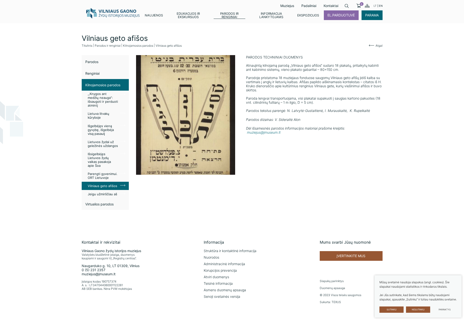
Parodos (91, 62)
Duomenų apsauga (332, 288)
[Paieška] (346, 6)
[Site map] (367, 6)
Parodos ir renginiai (108, 45)
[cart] (358, 6)
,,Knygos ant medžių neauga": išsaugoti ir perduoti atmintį (103, 99)
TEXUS (336, 302)
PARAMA (372, 15)
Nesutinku (418, 309)
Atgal (379, 45)
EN (381, 5)
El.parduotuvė (341, 15)
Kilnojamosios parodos (138, 45)
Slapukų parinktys (332, 281)
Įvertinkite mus (351, 256)
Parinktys (445, 309)
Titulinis (87, 45)
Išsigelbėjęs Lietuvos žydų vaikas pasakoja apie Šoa (99, 159)
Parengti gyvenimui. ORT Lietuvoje (102, 176)
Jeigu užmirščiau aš (102, 194)
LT (375, 5)
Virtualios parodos (99, 204)
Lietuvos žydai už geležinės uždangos (103, 144)
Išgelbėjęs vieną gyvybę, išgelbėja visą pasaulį (101, 130)
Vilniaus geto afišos (102, 186)
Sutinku (392, 309)
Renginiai (92, 73)
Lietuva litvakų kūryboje (98, 115)
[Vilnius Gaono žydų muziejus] (113, 13)
